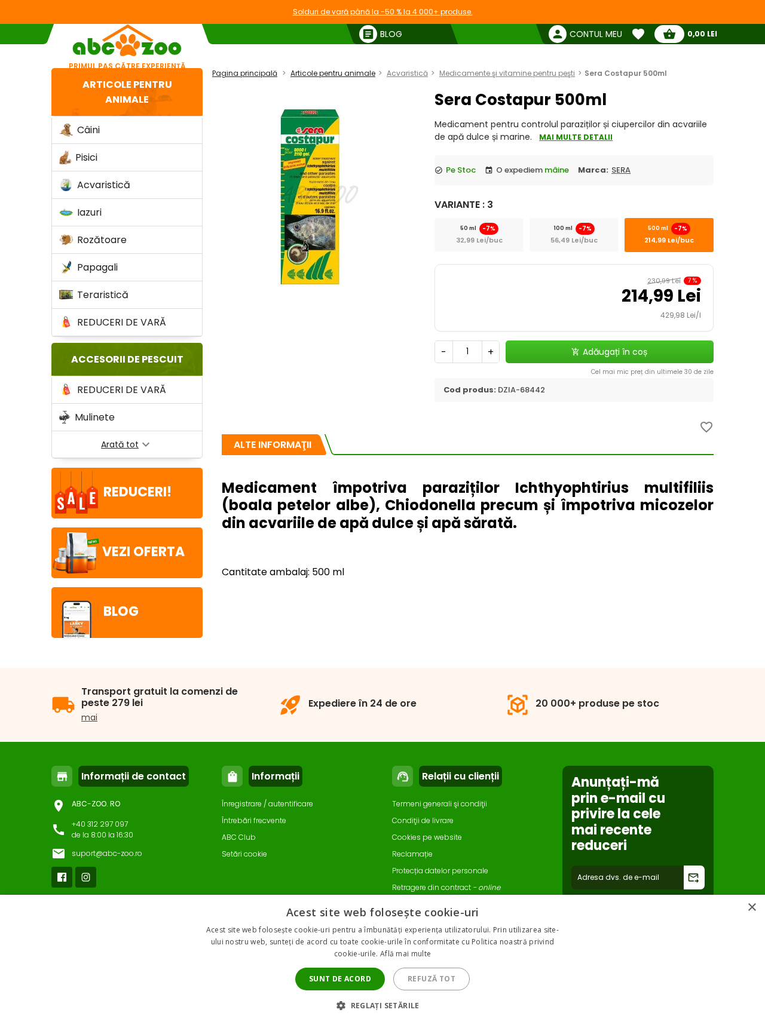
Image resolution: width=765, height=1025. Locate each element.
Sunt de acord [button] (340, 979)
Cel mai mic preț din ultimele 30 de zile (652, 371)
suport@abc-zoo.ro (107, 853)
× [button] (751, 907)
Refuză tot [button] (431, 979)
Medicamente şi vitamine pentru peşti (507, 73)
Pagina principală (244, 73)
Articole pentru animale (332, 73)
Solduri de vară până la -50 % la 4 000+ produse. (383, 12)
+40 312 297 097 (100, 824)
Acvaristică (407, 73)
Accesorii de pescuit (127, 359)
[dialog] (382, 960)
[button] (382, 1005)
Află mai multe (405, 954)
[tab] (272, 444)
